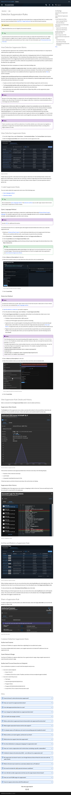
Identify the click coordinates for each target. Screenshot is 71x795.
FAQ (47, 71)
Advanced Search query (13, 232)
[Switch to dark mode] (49, 4)
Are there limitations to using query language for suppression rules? (20, 743)
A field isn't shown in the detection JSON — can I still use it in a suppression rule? (23, 753)
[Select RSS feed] (52, 4)
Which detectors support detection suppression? (16, 739)
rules (9, 11)
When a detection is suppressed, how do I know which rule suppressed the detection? (24, 721)
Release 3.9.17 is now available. (7, 1)
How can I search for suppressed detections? (15, 702)
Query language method (9, 193)
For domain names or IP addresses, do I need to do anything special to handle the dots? (25, 730)
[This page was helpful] (26, 789)
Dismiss (17, 1)
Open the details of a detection (10, 309)
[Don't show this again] (69, 2)
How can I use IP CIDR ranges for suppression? (15, 777)
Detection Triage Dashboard (24, 21)
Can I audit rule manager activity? (12, 716)
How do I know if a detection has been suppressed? (16, 698)
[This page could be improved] (28, 789)
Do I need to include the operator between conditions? (18, 768)
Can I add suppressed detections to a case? (14, 707)
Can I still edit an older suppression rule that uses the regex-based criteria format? (24, 772)
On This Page (58, 10)
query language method (16, 202)
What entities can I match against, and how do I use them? (18, 734)
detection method (28, 202)
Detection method (7, 195)
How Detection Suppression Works (14, 252)
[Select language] (46, 4)
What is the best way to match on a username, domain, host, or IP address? (22, 763)
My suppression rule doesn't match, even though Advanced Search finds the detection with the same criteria (27, 758)
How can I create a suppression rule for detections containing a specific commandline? (25, 748)
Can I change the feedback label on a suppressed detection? (18, 712)
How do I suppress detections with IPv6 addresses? (16, 782)
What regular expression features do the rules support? (17, 725)
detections (4, 11)
